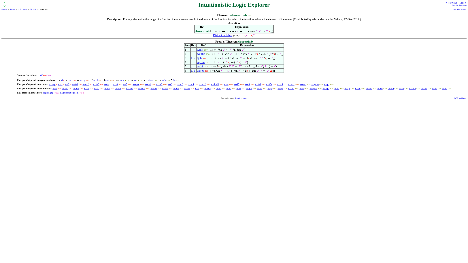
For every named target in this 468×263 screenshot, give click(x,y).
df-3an (65, 88)
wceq (82, 80)
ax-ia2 (86, 84)
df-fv (444, 88)
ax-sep (303, 84)
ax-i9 (247, 84)
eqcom (201, 62)
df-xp (347, 88)
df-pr (270, 88)
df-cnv (369, 88)
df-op (280, 88)
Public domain (241, 98)
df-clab (129, 88)
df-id (337, 88)
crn (135, 80)
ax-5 (115, 84)
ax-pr (326, 84)
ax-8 (170, 84)
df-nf (86, 88)
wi (62, 80)
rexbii (200, 66)
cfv (173, 80)
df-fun (424, 88)
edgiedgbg (48, 92)
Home (12, 9)
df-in (229, 88)
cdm (122, 80)
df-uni (291, 88)
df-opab (313, 88)
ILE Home (22, 9)
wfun (150, 80)
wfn (164, 80)
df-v (197, 88)
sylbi (199, 58)
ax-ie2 (159, 84)
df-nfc (165, 88)
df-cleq (141, 88)
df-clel (154, 88)
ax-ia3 (96, 84)
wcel (95, 80)
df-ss (239, 88)
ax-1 (60, 84)
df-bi (55, 88)
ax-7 (125, 84)
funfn (200, 49)
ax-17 (236, 84)
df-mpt (326, 88)
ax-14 (280, 84)
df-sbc (208, 88)
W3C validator (460, 98)
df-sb (96, 88)
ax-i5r (269, 84)
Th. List (33, 9)
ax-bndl (215, 84)
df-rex (187, 88)
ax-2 (67, 84)
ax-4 (226, 84)
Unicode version (460, 9)
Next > (463, 2)
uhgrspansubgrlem (69, 92)
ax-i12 (202, 84)
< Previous (451, 2)
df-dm (391, 88)
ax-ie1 (148, 84)
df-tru (76, 88)
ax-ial (258, 84)
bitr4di (200, 70)
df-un (218, 88)
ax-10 (180, 84)
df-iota (412, 88)
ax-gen (136, 84)
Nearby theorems (459, 5)
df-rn (401, 88)
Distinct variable (222, 35)
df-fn (434, 88)
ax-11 (191, 84)
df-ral (176, 88)
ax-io (106, 84)
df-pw (249, 88)
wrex (107, 80)
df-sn (259, 88)
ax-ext (291, 84)
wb (70, 80)
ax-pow (315, 84)
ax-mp (52, 84)
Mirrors (4, 9)
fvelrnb (201, 53)
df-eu (107, 88)
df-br (302, 88)
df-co (380, 88)
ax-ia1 (75, 84)
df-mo (118, 88)
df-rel (358, 88)
